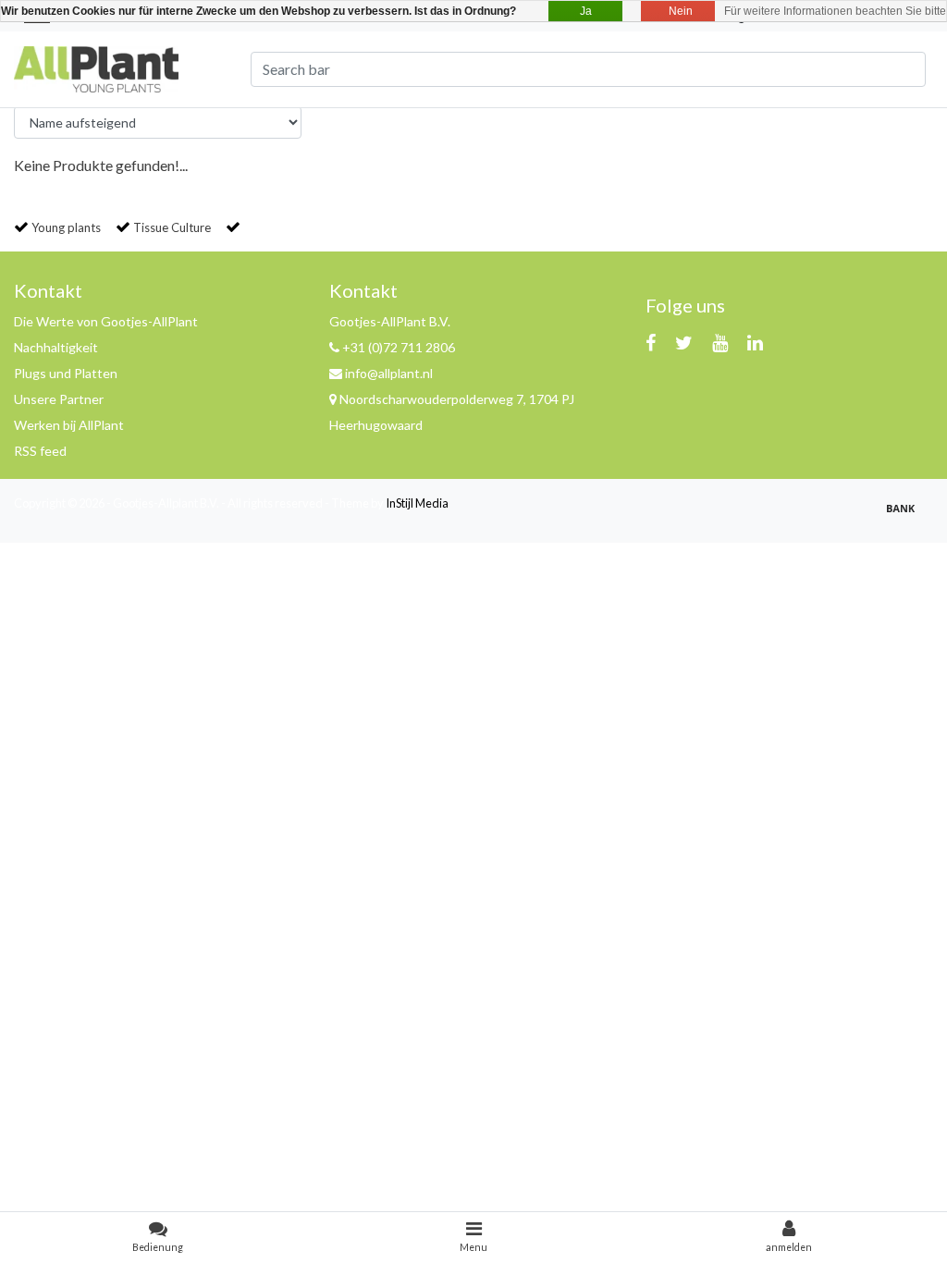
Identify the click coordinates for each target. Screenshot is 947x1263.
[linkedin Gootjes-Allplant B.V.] (755, 342)
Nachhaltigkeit (56, 347)
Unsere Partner (59, 399)
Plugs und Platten (65, 373)
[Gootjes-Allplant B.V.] (96, 67)
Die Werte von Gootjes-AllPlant (106, 321)
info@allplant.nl (389, 373)
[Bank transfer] (905, 515)
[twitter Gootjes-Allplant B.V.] (684, 342)
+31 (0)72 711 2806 (397, 347)
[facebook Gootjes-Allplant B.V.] (651, 342)
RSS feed (40, 451)
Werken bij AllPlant (69, 425)
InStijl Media (417, 503)
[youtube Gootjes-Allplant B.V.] (720, 342)
